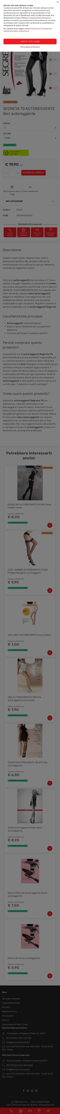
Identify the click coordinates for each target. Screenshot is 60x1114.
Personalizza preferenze (30, 47)
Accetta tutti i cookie (30, 41)
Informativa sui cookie (39, 29)
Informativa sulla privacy (19, 31)
